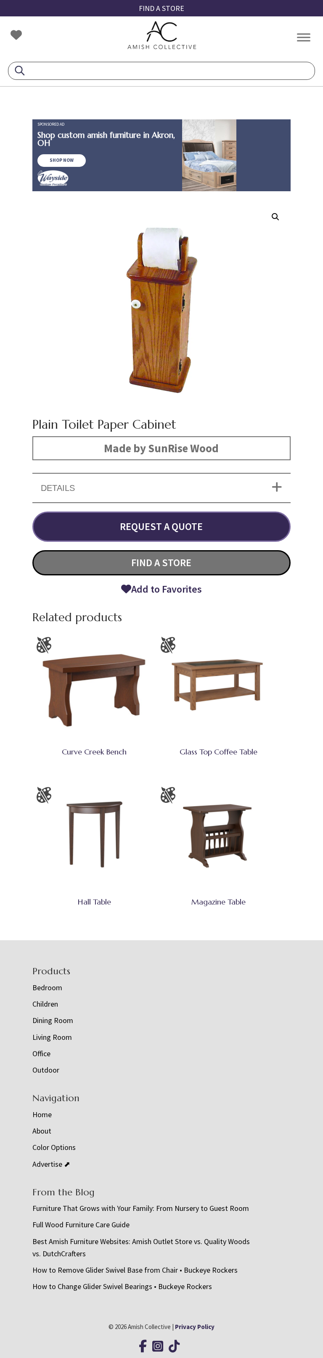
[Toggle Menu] (303, 37)
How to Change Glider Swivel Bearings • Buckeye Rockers (122, 1286)
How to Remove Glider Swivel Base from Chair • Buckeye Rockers (135, 1270)
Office (41, 1053)
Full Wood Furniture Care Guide (81, 1224)
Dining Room (52, 1020)
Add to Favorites (166, 589)
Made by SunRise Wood (161, 448)
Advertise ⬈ (51, 1164)
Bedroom (47, 987)
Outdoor (45, 1070)
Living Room (52, 1037)
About (41, 1131)
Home (42, 1114)
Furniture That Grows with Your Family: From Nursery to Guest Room (140, 1208)
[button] (275, 216)
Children (45, 1004)
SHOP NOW (62, 160)
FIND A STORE (161, 8)
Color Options (54, 1147)
